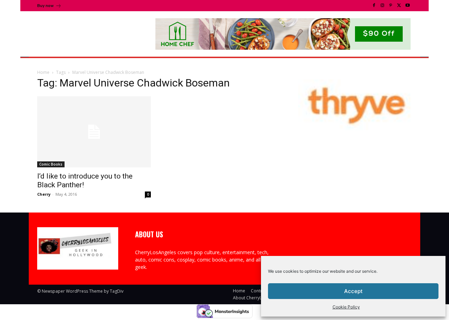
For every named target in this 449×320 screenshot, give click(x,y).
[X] (399, 5)
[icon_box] (49, 6)
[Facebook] (374, 5)
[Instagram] (382, 5)
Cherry (44, 194)
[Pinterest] (391, 5)
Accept (353, 291)
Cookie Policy (346, 306)
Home (43, 72)
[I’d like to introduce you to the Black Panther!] (94, 131)
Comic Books (50, 164)
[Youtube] (407, 5)
